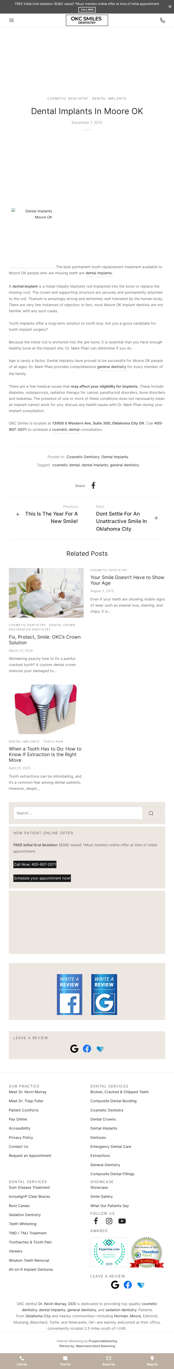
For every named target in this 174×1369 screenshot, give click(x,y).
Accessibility (19, 1128)
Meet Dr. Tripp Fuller (26, 1101)
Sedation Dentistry (25, 1214)
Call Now (87, 9)
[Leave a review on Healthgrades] (100, 1049)
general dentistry (111, 366)
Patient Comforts (24, 1110)
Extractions (100, 1155)
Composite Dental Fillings (112, 1174)
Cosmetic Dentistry (68, 98)
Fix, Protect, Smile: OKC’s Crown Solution (45, 639)
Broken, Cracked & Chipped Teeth (119, 1092)
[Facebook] (93, 485)
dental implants (99, 273)
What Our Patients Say (109, 1205)
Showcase (99, 1187)
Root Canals (19, 1205)
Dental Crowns (103, 1119)
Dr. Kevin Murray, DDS (57, 1303)
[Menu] (11, 20)
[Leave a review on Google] (74, 1049)
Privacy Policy (21, 1137)
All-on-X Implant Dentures (31, 1269)
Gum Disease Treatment (29, 1187)
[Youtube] (122, 1221)
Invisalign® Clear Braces (29, 1196)
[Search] (151, 813)
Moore (135, 1316)
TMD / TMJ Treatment (28, 1233)
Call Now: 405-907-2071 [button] (35, 864)
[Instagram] (109, 1221)
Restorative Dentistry (30, 629)
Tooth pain (53, 741)
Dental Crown (62, 625)
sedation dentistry (121, 1310)
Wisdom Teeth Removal (29, 1260)
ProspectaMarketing (103, 1341)
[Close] (170, 6)
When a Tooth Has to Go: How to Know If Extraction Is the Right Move (45, 754)
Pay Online (18, 1119)
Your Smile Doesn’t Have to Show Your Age (127, 580)
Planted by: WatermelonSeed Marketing (87, 1346)
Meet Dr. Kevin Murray (28, 1092)
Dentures (98, 1137)
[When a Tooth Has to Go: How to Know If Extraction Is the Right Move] (46, 709)
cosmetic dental (66, 429)
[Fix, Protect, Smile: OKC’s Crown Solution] (46, 593)
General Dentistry (105, 1165)
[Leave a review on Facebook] (87, 1049)
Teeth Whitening (22, 1223)
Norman (121, 1316)
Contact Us (18, 1146)
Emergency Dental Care (110, 1146)
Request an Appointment (30, 1155)
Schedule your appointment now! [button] (42, 878)
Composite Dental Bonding (113, 1101)
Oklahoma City (38, 1316)
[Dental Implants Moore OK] (32, 236)
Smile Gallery (101, 1196)
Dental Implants (109, 98)
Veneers (15, 1251)
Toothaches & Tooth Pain (30, 1242)
